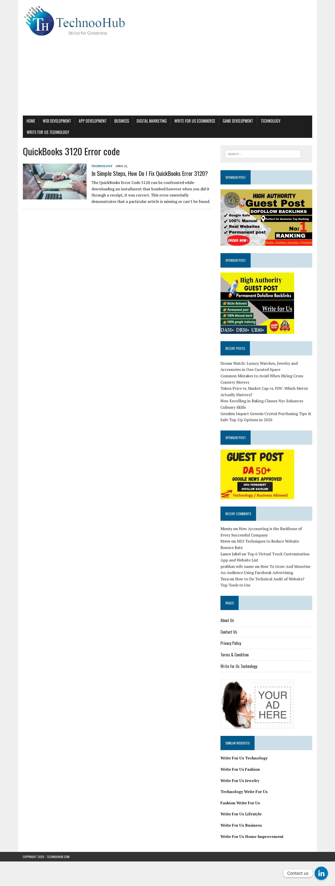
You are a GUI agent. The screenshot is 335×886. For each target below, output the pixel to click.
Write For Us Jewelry (239, 780)
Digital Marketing (152, 121)
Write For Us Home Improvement (251, 836)
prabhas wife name (237, 566)
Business (121, 121)
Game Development (238, 121)
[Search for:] (263, 153)
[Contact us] (321, 873)
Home (30, 121)
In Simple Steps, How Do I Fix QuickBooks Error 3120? (149, 173)
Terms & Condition (234, 655)
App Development (93, 121)
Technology (271, 121)
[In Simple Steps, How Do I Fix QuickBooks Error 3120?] (55, 196)
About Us (227, 620)
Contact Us (228, 632)
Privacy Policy (230, 643)
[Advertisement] (167, 78)
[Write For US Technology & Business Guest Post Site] (167, 21)
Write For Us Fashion (240, 769)
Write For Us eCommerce (194, 121)
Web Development (57, 121)
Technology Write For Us (244, 791)
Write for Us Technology (48, 132)
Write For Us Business (241, 825)
